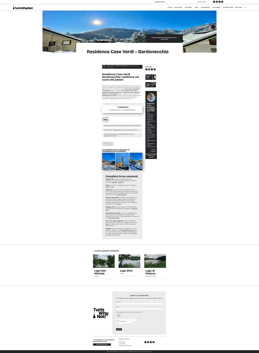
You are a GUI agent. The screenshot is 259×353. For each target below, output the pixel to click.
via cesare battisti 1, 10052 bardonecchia (122, 110)
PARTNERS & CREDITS (124, 339)
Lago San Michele (100, 272)
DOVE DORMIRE (216, 7)
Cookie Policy (122, 343)
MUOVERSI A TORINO (228, 7)
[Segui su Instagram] (217, 2)
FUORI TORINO (238, 7)
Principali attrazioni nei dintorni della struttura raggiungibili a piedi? (119, 135)
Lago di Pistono (151, 272)
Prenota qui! (108, 144)
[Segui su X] (219, 2)
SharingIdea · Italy (147, 351)
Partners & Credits (160, 2)
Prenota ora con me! (151, 156)
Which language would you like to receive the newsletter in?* (129, 312)
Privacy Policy (122, 342)
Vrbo (112, 187)
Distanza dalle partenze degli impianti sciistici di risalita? (123, 125)
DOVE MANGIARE (205, 7)
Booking (120, 182)
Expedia (114, 182)
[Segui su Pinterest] (222, 2)
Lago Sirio (126, 270)
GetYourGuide (121, 194)
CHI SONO (170, 7)
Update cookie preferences (125, 345)
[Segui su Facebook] (214, 2)
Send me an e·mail (102, 344)
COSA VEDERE (188, 7)
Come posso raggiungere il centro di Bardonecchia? (121, 130)
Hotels (107, 187)
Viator (119, 204)
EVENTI (196, 7)
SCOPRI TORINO (178, 7)
